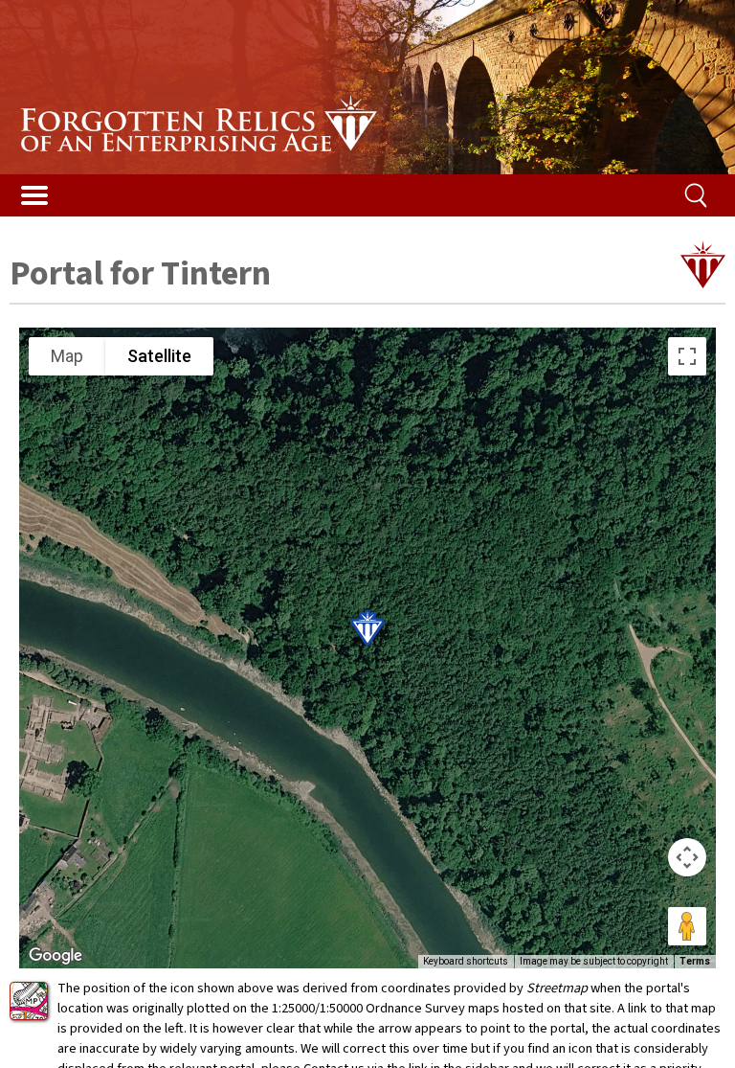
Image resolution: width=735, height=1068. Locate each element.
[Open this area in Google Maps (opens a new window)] (55, 955)
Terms (694, 961)
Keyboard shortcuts (465, 961)
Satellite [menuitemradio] (159, 356)
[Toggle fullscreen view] (687, 356)
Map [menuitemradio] (67, 356)
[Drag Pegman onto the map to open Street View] (687, 926)
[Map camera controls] (687, 857)
